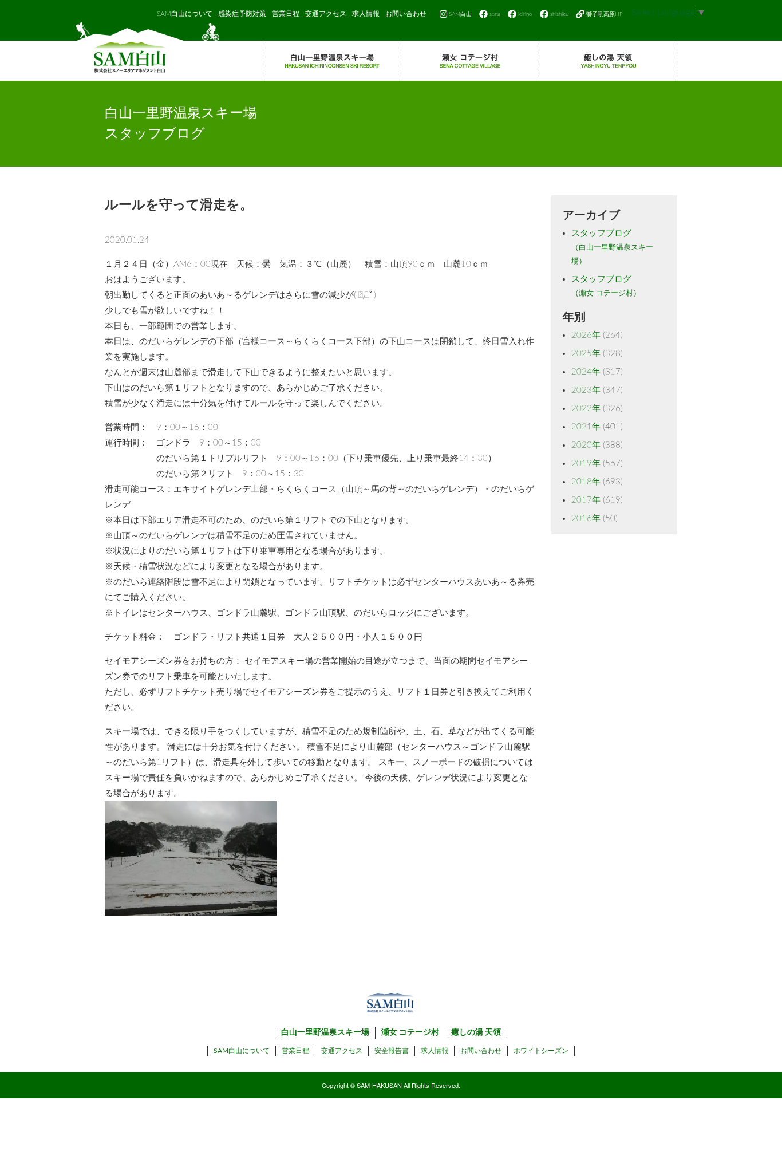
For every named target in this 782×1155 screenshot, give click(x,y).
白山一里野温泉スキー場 (325, 1032)
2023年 (586, 390)
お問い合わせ (405, 13)
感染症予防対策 (242, 13)
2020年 (586, 445)
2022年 (586, 408)
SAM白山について (184, 13)
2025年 (586, 353)
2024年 (586, 372)
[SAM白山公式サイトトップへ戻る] (147, 51)
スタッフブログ (612, 247)
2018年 (586, 482)
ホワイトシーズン (541, 1050)
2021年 (586, 427)
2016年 (586, 518)
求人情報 (366, 13)
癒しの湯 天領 (476, 1032)
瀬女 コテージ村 (410, 1032)
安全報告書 (391, 1050)
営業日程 (285, 13)
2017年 (586, 500)
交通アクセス (325, 13)
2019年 (586, 463)
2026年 (586, 335)
